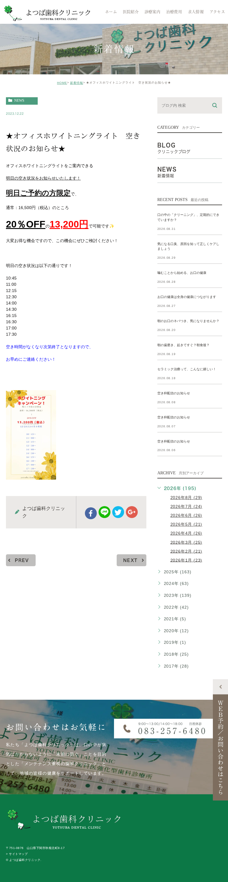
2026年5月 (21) (186, 524)
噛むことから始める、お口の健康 (181, 273)
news (19, 100)
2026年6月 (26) (186, 515)
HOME (62, 82)
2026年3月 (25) (186, 542)
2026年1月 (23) (186, 560)
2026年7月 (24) (186, 506)
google (132, 512)
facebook (91, 513)
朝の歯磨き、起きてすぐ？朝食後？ (183, 345)
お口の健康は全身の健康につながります (186, 297)
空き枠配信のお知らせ (173, 393)
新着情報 (76, 82)
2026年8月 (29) (186, 497)
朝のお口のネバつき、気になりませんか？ (188, 321)
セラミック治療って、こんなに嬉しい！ (186, 369)
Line (104, 512)
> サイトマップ (17, 854)
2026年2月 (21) (186, 551)
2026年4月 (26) (186, 533)
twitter (118, 512)
